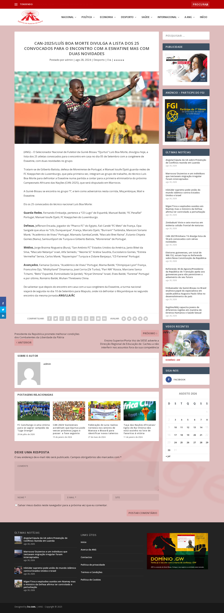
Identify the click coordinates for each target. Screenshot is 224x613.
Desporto (127, 17)
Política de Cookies (91, 579)
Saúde (145, 17)
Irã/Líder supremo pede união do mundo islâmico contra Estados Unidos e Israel (183, 192)
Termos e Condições (91, 572)
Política (87, 17)
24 (175, 442)
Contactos (86, 557)
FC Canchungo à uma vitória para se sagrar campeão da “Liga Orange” (34, 427)
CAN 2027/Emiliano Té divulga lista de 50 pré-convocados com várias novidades (186, 239)
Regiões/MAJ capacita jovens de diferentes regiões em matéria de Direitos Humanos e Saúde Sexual (184, 310)
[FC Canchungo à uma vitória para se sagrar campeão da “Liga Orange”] (34, 411)
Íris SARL (31, 606)
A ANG (188, 17)
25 (181, 442)
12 (188, 427)
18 (181, 434)
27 (194, 442)
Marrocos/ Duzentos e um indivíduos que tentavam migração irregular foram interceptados (185, 176)
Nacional (67, 17)
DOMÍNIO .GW (173, 360)
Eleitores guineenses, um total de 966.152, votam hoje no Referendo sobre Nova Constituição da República (186, 255)
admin (69, 60)
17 (175, 434)
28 (201, 442)
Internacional (167, 17)
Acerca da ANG (88, 549)
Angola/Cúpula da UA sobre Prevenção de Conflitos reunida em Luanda (186, 161)
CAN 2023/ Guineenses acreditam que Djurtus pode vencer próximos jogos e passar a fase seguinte (69, 429)
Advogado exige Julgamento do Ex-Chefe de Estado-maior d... (64, 4)
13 (194, 427)
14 (201, 427)
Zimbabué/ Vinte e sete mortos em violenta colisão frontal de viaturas (184, 224)
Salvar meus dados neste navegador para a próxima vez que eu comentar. (62, 505)
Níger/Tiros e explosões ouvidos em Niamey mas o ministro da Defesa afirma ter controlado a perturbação (185, 209)
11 (181, 427)
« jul (168, 456)
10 (175, 427)
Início (203, 17)
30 (169, 450)
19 (188, 434)
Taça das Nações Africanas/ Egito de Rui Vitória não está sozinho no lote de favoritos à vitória (139, 429)
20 (194, 434)
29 (207, 442)
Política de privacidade (93, 564)
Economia (106, 17)
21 (201, 434)
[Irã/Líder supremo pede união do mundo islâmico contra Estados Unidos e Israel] (18, 570)
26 (188, 442)
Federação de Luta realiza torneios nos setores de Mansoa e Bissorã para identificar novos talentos (103, 429)
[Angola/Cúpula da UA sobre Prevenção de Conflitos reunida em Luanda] (18, 540)
